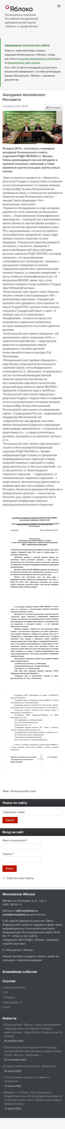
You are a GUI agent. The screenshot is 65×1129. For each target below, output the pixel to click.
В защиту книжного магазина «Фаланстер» (30, 1066)
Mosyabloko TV (13, 1002)
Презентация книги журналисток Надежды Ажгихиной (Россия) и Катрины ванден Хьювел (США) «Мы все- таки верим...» (33, 1051)
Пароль (7, 854)
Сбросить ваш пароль (20, 878)
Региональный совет (23, 791)
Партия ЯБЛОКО (14, 987)
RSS (7, 1007)
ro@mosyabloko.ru (26, 910)
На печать (54, 107)
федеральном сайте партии (24, 62)
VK (6, 992)
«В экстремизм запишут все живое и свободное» (26, 1079)
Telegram (9, 997)
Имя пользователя (14, 840)
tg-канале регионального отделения (38, 58)
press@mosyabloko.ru (15, 914)
